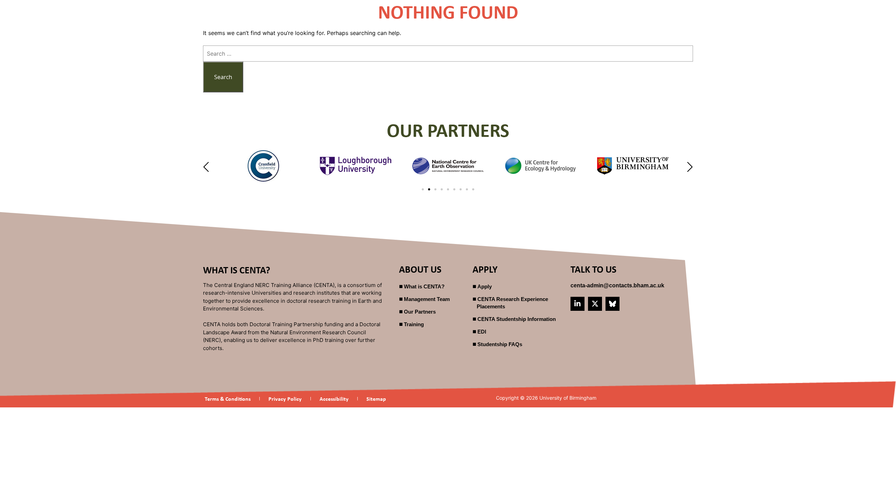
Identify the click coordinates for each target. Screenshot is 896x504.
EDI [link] (481, 332)
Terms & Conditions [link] (228, 398)
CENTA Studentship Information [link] (516, 319)
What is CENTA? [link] (424, 286)
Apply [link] (484, 286)
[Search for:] (448, 53)
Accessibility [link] (334, 398)
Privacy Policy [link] (285, 398)
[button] (207, 167)
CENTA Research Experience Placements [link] (512, 302)
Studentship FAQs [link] (499, 344)
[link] (617, 285)
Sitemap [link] (376, 398)
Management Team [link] (427, 299)
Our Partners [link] (420, 312)
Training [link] (414, 324)
